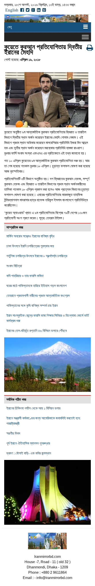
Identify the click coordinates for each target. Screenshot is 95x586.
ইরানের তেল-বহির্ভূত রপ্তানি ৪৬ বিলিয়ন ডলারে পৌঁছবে (36, 331)
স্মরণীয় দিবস (13, 433)
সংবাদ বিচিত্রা (14, 266)
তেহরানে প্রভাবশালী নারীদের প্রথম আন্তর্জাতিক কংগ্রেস (38, 296)
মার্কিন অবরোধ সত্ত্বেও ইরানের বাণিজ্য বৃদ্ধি (30, 236)
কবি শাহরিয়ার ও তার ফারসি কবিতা (25, 276)
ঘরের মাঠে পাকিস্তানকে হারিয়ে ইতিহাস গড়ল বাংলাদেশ (36, 286)
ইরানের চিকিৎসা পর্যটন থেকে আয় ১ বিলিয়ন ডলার (33, 408)
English (11, 10)
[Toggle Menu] (85, 37)
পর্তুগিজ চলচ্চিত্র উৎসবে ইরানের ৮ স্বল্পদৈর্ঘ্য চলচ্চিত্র (36, 256)
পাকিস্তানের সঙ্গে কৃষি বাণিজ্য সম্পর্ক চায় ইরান (32, 305)
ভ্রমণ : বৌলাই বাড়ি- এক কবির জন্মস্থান (28, 453)
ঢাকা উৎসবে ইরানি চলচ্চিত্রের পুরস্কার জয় (30, 246)
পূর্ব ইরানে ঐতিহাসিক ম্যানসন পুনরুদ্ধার (28, 443)
